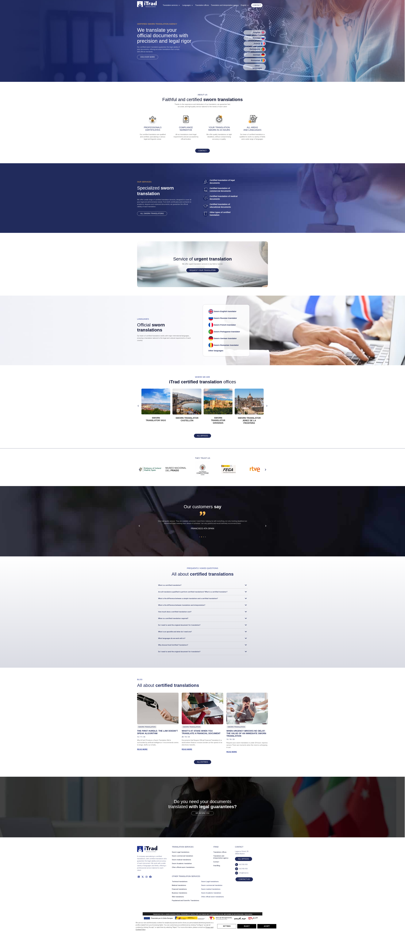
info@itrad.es (243, 873)
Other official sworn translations (183, 867)
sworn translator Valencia (218, 420)
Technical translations (179, 881)
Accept (267, 926)
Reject (247, 926)
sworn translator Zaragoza (249, 419)
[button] (171, 5)
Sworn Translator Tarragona (187, 419)
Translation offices (219, 852)
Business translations (179, 893)
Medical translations (179, 885)
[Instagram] (146, 876)
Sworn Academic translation (182, 863)
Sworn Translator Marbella (155, 419)
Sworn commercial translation (182, 856)
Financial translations (179, 889)
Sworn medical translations (181, 860)
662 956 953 (243, 864)
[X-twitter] (142, 876)
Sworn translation (147, 727)
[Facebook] (150, 876)
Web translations (178, 897)
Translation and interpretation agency (220, 857)
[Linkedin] (138, 876)
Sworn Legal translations (180, 852)
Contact (216, 862)
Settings (226, 926)
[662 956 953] (236, 864)
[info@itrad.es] (236, 873)
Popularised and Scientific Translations (185, 900)
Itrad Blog (216, 866)
